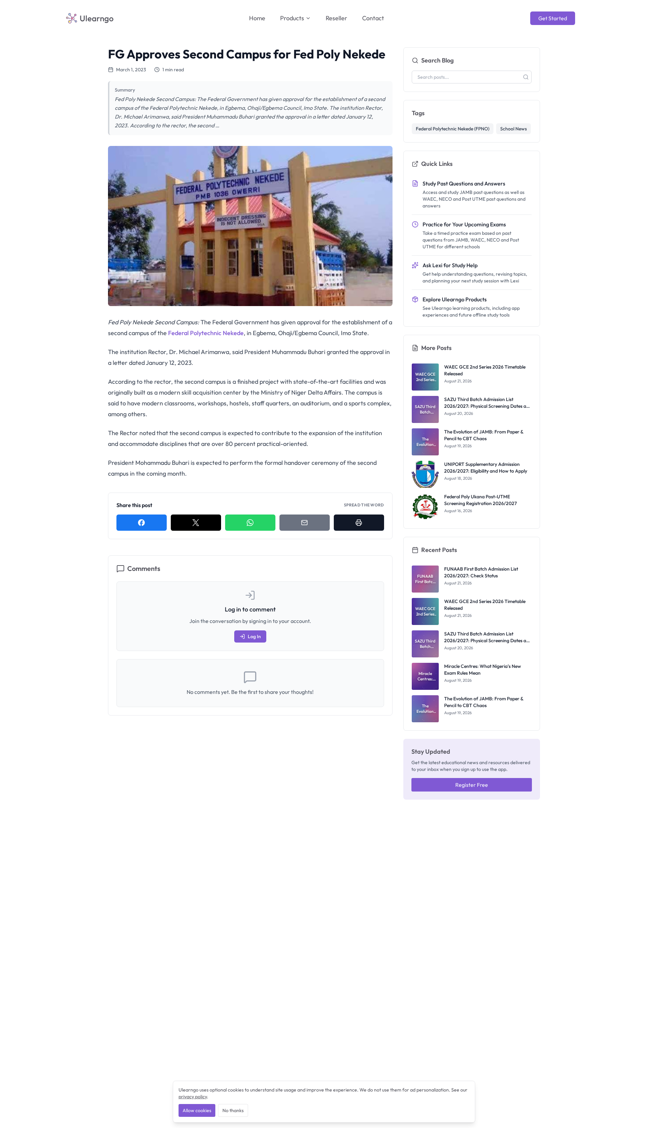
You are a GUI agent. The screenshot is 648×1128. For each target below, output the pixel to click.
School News (513, 129)
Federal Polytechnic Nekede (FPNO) (452, 129)
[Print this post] (359, 523)
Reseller (336, 18)
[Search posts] (526, 77)
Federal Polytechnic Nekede (206, 333)
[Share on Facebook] (141, 523)
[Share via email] (304, 523)
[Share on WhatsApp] (250, 523)
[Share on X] (196, 523)
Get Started (552, 18)
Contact (373, 18)
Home (257, 18)
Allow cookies (197, 1110)
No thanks (233, 1110)
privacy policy (193, 1097)
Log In (254, 636)
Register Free (471, 784)
